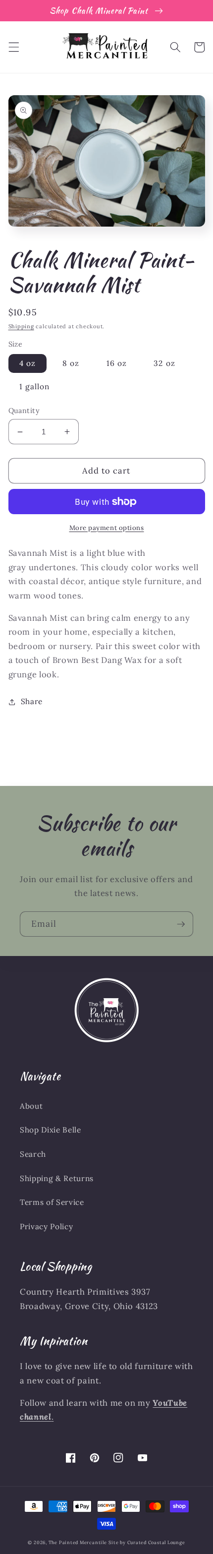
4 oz (27, 363)
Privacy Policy (46, 1226)
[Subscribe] (181, 924)
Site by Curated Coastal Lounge (146, 1543)
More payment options (106, 528)
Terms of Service (52, 1202)
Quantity (24, 410)
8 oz (70, 363)
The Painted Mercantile (78, 1543)
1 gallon (34, 386)
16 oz (116, 363)
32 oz (164, 363)
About (31, 1106)
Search (33, 1154)
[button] (13, 47)
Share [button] (32, 701)
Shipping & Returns (57, 1178)
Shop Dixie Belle (50, 1130)
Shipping (21, 326)
